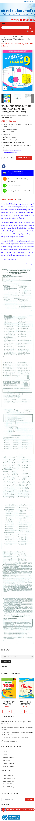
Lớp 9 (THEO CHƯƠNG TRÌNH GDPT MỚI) (15, 39)
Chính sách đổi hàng (8, 784)
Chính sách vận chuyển (9, 778)
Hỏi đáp (5, 752)
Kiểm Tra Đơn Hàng (8, 766)
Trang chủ (4, 37)
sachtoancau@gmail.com (14, 150)
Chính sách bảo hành (8, 781)
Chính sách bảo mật (8, 775)
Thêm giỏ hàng (24, 158)
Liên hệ (5, 754)
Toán (2, 41)
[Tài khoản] (22, 32)
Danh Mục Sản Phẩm (8, 763)
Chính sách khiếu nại (8, 787)
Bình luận (21, 199)
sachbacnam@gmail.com (10, 152)
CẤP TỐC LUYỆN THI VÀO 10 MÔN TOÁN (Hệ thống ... (26, 703)
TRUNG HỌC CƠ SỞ (16, 37)
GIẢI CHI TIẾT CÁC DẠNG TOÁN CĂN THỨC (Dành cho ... (9, 703)
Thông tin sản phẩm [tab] (8, 199)
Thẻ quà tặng (6, 760)
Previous (3, 72)
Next (32, 72)
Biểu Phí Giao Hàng (8, 757)
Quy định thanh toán (8, 789)
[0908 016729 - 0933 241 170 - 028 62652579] (3, 810)
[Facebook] (4, 166)
